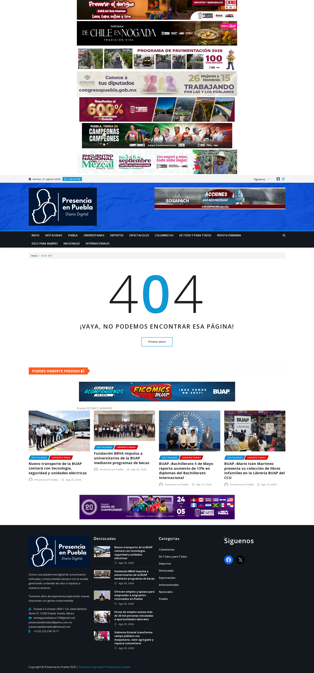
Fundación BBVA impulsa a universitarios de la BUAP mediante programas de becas (121, 458)
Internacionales (97, 243)
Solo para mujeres (45, 243)
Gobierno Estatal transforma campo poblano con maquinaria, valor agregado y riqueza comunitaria (133, 638)
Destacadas (53, 235)
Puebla (73, 235)
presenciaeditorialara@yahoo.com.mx (50, 622)
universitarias (94, 235)
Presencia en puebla (117, 667)
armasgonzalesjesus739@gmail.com (54, 618)
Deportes (116, 235)
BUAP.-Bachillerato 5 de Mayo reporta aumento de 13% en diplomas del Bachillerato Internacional (186, 470)
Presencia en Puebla (46, 479)
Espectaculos (139, 235)
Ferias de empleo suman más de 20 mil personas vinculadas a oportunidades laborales (133, 615)
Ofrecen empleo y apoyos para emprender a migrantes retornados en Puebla (134, 595)
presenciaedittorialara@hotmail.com (49, 627)
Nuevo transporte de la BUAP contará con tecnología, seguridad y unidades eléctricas (58, 468)
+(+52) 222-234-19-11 (46, 631)
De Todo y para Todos (195, 235)
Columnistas (164, 235)
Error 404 (46, 255)
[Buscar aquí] (284, 235)
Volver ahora (158, 341)
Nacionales (72, 243)
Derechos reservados (92, 667)
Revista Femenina (229, 235)
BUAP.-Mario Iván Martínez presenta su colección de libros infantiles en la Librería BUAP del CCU (254, 470)
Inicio (35, 235)
